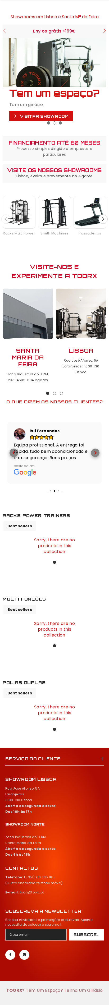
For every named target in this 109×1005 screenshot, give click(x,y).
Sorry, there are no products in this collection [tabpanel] (54, 546)
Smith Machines (54, 233)
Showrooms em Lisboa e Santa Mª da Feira (55, 17)
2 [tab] (54, 123)
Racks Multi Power (19, 233)
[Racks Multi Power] (19, 212)
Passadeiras (90, 233)
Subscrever (89, 934)
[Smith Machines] (54, 212)
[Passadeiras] (90, 212)
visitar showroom (44, 116)
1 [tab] (48, 123)
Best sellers (19, 526)
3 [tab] (60, 123)
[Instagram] (24, 955)
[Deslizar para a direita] (104, 31)
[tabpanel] (54, 84)
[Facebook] (10, 955)
